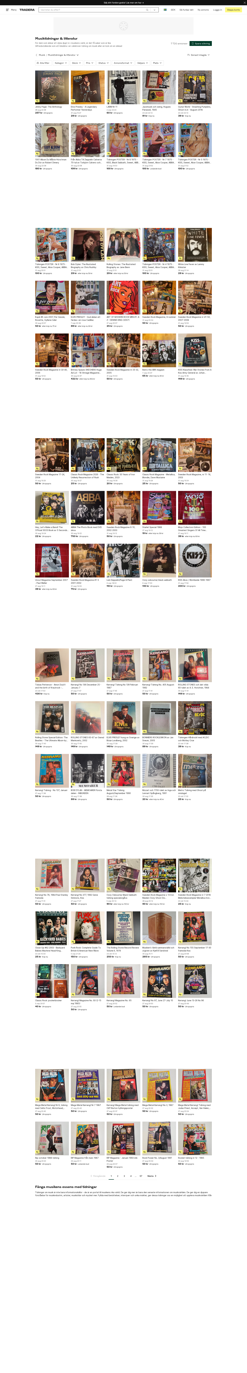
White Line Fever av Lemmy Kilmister (191, 265)
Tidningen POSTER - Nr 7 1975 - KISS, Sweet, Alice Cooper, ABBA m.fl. (158, 161)
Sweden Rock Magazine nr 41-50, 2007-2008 (194, 318)
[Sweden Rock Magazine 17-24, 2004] (52, 455)
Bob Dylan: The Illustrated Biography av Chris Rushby (83, 265)
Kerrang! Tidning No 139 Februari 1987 (122, 686)
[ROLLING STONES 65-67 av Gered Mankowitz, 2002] (88, 718)
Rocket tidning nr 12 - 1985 (191, 1158)
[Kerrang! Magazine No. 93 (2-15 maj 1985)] (88, 981)
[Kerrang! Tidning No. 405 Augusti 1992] (159, 665)
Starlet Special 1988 (152, 527)
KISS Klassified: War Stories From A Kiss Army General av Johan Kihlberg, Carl (194, 371)
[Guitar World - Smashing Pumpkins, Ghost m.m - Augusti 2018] (195, 87)
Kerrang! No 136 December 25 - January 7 (86, 686)
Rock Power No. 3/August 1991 (157, 1158)
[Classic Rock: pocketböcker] (52, 981)
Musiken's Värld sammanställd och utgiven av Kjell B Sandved (158, 949)
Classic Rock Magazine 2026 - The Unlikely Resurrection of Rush (87, 476)
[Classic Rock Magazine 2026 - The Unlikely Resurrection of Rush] (88, 455)
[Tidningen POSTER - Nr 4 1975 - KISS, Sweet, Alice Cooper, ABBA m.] (159, 245)
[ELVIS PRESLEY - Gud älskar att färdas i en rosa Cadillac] (88, 297)
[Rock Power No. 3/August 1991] (159, 1138)
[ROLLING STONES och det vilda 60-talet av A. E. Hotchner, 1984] (195, 665)
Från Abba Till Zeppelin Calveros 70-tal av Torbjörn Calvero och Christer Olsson (86, 161)
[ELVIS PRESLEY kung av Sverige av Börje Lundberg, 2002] (123, 718)
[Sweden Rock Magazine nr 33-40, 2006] (52, 350)
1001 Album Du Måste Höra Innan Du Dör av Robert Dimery (50, 161)
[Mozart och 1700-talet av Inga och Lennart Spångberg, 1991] (159, 771)
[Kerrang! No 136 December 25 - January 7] (88, 665)
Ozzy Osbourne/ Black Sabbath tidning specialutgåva (122, 896)
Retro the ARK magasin (153, 370)
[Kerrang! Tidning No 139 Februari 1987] (123, 665)
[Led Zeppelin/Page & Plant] (123, 560)
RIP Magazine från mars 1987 (85, 1158)
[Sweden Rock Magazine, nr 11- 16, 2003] (195, 455)
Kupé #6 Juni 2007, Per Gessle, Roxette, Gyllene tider (50, 318)
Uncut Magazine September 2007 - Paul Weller (51, 581)
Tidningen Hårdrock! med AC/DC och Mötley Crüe (193, 739)
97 (141, 1176)
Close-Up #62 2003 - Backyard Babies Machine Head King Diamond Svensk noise (50, 949)
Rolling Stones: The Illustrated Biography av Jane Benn (121, 265)
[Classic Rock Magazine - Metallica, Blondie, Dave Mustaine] (159, 455)
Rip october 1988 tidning (47, 1158)
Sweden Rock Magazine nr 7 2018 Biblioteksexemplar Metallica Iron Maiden (194, 896)
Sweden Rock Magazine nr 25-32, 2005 (123, 371)
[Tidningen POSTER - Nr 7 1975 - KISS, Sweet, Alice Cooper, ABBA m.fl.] (159, 140)
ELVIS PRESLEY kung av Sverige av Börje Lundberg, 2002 (123, 739)
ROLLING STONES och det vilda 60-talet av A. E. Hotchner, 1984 (193, 686)
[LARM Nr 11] (123, 87)
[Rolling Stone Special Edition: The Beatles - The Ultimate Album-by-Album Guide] (52, 718)
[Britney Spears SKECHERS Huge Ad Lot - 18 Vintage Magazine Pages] (88, 350)
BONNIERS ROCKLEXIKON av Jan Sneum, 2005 (157, 739)
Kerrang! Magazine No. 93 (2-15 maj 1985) (86, 1002)
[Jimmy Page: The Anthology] (52, 87)
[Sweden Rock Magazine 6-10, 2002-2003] (123, 508)
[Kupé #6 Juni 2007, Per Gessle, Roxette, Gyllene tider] (52, 297)
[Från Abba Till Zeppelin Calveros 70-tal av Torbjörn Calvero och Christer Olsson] (88, 140)
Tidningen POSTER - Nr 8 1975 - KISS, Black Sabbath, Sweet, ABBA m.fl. (123, 161)
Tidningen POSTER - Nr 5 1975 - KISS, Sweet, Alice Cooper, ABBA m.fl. (194, 161)
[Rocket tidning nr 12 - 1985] (195, 1138)
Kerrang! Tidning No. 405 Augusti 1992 (158, 686)
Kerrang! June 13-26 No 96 (191, 1000)
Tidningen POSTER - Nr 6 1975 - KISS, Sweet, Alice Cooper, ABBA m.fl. (51, 266)
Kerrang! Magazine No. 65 (119, 1000)
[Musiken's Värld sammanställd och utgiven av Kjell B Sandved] (159, 928)
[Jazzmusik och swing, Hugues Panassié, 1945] (159, 87)
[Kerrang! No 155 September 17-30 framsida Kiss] (195, 928)
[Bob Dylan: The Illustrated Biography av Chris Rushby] (88, 245)
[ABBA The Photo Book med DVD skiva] (88, 508)
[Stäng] (244, 2)
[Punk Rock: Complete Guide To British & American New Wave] (88, 928)
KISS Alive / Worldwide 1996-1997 (194, 580)
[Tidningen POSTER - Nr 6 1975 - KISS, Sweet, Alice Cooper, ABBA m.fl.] (52, 245)
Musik (42, 55)
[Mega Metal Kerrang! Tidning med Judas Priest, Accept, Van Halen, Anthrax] (195, 1086)
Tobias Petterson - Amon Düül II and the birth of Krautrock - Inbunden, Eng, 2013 (50, 686)
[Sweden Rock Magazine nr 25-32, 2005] (123, 350)
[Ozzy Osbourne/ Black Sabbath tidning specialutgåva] (123, 875)
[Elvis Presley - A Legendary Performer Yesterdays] (88, 87)
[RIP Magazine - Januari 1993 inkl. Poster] (123, 1138)
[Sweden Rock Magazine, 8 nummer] (159, 297)
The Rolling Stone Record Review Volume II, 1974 (123, 949)
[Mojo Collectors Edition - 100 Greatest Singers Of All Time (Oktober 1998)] (195, 508)
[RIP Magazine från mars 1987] (88, 1138)
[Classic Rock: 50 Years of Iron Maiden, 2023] (123, 455)
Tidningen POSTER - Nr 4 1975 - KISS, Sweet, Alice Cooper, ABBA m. (158, 266)
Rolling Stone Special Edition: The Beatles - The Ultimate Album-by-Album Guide (51, 739)
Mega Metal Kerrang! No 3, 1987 (157, 1105)
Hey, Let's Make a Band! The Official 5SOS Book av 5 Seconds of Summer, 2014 (51, 529)
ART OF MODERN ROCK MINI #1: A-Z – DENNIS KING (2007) (123, 318)
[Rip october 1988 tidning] (52, 1138)
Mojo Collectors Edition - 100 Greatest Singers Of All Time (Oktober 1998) (192, 529)
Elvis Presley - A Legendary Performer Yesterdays (84, 108)
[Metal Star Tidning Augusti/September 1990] (123, 771)
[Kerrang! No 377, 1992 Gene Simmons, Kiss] (88, 875)
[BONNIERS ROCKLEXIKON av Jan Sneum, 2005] (159, 718)
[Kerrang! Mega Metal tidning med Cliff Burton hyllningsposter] (123, 1086)
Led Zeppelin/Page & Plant (119, 580)
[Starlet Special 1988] (159, 508)
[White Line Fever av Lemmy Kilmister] (195, 245)
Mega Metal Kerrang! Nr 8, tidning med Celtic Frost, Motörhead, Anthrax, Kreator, (51, 1107)
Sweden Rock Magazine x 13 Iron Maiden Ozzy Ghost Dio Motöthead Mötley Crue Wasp (158, 896)
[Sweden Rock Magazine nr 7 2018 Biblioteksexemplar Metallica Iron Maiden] (195, 875)
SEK (173, 10)
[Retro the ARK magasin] (159, 350)
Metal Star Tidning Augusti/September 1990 (119, 791)
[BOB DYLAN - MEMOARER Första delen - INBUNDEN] (88, 771)
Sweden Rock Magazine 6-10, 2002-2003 (121, 528)
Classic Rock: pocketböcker (48, 1000)
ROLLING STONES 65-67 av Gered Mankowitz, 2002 (87, 739)
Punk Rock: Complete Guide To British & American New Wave (86, 949)
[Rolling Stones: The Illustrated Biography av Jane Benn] (123, 245)
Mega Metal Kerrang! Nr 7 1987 (86, 1105)
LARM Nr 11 (112, 107)
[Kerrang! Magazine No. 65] (123, 981)
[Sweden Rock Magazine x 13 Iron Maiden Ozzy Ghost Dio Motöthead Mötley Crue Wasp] (159, 875)
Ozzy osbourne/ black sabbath (157, 580)
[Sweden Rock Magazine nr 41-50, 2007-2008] (195, 297)
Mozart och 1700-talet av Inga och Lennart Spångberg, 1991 (159, 791)
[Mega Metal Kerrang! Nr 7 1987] (88, 1086)
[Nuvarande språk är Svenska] (165, 9)
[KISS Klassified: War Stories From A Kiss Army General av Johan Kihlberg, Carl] (195, 350)
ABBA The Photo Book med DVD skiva (86, 528)
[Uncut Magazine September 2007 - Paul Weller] (52, 560)
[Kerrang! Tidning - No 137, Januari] (52, 771)
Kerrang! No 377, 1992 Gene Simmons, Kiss (84, 896)
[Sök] (147, 9)
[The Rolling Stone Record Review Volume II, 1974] (123, 928)
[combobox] (94, 9)
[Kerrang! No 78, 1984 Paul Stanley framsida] (52, 875)
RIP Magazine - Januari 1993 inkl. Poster (122, 1159)
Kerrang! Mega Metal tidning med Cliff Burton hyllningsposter (123, 1106)
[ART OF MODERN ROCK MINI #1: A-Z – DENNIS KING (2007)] (123, 297)
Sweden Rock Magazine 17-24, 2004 (50, 476)
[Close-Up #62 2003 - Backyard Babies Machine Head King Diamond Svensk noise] (52, 928)
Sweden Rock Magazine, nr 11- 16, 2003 (194, 476)
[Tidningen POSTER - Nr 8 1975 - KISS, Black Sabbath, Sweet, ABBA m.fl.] (123, 140)
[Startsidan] (27, 9)
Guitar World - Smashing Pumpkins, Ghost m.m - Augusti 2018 (194, 108)
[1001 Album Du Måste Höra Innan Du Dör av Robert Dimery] (52, 140)
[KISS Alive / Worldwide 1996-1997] (195, 560)
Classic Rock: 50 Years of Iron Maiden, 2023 (121, 476)
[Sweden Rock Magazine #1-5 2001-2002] (88, 560)
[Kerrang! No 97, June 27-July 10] (159, 981)
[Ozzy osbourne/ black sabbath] (159, 560)
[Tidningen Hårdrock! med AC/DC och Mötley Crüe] (195, 718)
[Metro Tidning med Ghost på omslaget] (195, 771)
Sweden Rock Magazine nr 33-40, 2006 (51, 371)
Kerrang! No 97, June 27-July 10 (157, 1000)
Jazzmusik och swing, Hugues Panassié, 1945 (156, 108)
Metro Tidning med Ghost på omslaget (192, 791)
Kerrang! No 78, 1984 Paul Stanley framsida (51, 896)
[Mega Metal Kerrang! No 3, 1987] (159, 1086)
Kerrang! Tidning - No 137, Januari (51, 790)
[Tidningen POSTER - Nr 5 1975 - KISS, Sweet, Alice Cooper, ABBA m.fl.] (195, 140)
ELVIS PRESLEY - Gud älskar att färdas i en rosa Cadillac (85, 318)
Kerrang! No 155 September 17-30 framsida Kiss (194, 949)
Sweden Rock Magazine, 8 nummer (159, 317)
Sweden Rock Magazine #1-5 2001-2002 (85, 581)
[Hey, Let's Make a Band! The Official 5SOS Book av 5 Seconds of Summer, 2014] (52, 508)
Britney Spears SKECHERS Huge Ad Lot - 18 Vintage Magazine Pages (86, 371)
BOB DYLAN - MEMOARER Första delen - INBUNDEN (86, 791)
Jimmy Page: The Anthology (48, 107)
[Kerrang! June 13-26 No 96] (195, 981)
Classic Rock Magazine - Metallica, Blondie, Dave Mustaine (158, 476)
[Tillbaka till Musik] (36, 55)
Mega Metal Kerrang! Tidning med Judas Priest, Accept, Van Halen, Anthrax (194, 1107)
